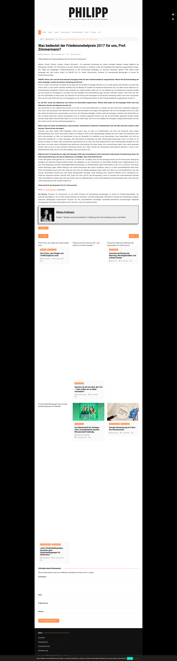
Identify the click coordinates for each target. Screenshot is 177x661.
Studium (43, 249)
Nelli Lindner (114, 433)
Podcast (93, 32)
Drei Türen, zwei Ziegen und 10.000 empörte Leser (52, 254)
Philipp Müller (46, 558)
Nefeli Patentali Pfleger (83, 435)
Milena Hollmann (45, 54)
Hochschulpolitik (77, 32)
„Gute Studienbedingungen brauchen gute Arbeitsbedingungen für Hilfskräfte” (51, 551)
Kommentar (42, 576)
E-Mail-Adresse (43, 603)
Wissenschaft (65, 32)
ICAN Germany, (51, 190)
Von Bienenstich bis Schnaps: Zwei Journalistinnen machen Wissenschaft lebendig (87, 429)
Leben (56, 32)
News (86, 32)
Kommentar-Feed (44, 646)
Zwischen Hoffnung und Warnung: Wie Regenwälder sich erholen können (122, 255)
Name (40, 595)
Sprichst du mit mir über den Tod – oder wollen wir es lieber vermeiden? (88, 389)
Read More (136, 658)
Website (40, 611)
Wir (99, 32)
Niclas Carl (114, 261)
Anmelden (41, 637)
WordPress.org (43, 650)
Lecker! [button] (130, 658)
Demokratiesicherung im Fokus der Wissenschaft (122, 428)
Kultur (50, 32)
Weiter (133, 236)
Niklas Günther (46, 258)
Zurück (44, 236)
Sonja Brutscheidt (81, 394)
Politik (44, 32)
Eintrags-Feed (43, 642)
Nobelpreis (44, 228)
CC (44, 190)
